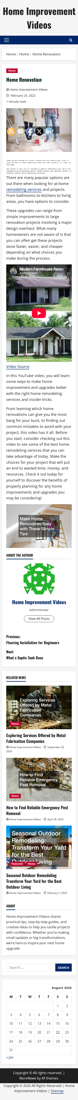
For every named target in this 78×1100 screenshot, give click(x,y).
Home (12, 70)
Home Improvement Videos (39, 17)
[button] (6, 40)
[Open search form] (70, 40)
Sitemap (57, 1091)
